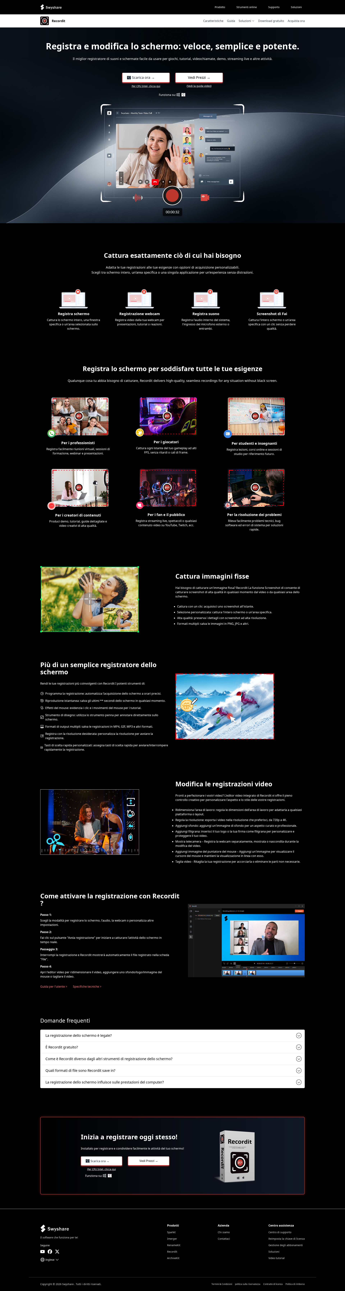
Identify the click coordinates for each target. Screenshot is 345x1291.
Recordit (172, 1251)
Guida (231, 21)
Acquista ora (296, 21)
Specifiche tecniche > (87, 986)
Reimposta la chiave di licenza (286, 1238)
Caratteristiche (213, 21)
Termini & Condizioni (221, 1284)
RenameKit (173, 1245)
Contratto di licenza (273, 1284)
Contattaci (224, 1238)
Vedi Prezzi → (199, 77)
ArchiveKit (173, 1258)
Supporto (273, 7)
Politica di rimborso (295, 1284)
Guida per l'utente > (53, 986)
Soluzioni (245, 21)
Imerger (172, 1238)
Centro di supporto (279, 1232)
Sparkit (171, 1232)
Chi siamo (224, 1232)
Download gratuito (271, 21)
